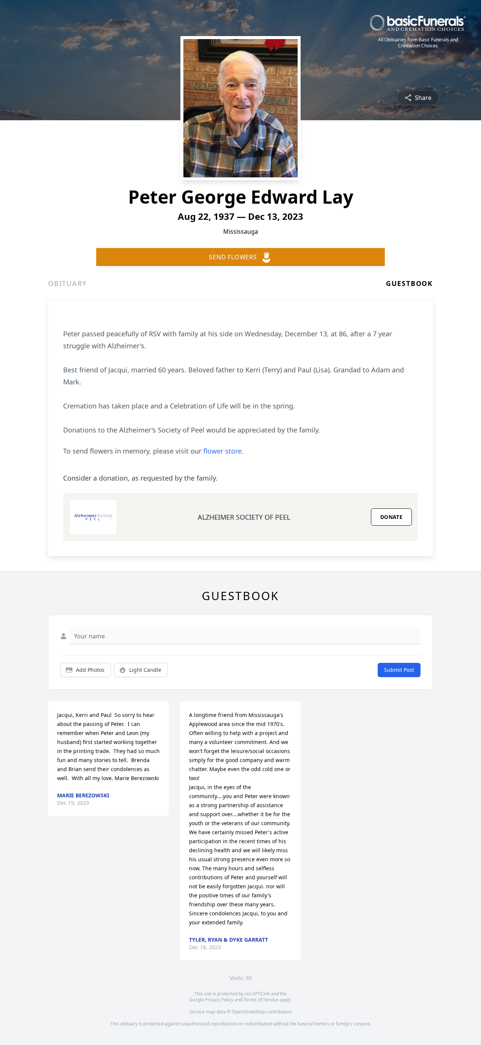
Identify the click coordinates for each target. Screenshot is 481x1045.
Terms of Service (261, 1000)
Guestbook (409, 283)
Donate (391, 516)
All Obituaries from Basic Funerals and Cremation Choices (418, 43)
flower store (222, 450)
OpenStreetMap (248, 1012)
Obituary (67, 283)
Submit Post (399, 669)
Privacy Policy (219, 1000)
